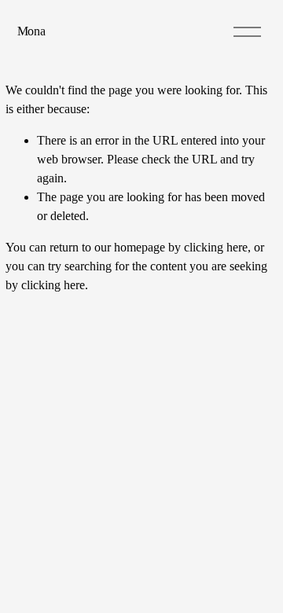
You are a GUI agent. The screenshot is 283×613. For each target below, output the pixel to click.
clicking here (216, 247)
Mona (31, 31)
